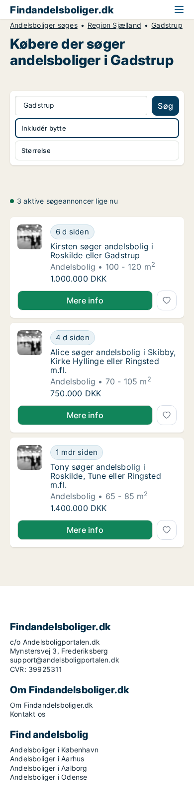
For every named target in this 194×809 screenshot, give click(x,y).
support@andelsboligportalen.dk (64, 660)
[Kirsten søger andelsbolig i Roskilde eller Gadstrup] (29, 253)
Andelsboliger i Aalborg (49, 768)
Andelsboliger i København (54, 749)
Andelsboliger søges (44, 25)
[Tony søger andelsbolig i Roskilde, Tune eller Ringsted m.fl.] (29, 479)
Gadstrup (167, 25)
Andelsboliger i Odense (48, 777)
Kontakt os (27, 714)
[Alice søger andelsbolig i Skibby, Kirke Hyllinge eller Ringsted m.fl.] (29, 364)
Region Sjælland (114, 25)
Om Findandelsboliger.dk (52, 705)
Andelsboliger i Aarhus (47, 758)
